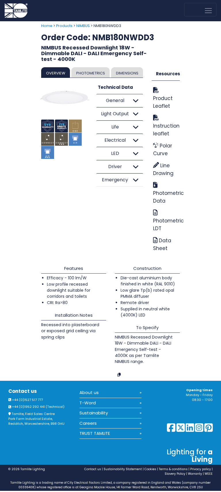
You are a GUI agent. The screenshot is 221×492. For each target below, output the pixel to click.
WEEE (209, 474)
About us (89, 392)
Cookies (150, 469)
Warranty (195, 474)
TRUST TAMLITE (94, 433)
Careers (88, 423)
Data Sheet (162, 244)
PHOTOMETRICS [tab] (90, 73)
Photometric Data (165, 197)
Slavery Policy (175, 474)
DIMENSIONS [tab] (127, 73)
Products (64, 25)
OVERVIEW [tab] (55, 73)
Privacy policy (200, 469)
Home (46, 25)
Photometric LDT (165, 224)
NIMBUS (83, 25)
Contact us (22, 391)
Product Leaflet (163, 102)
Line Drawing (163, 169)
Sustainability (93, 413)
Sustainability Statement (123, 469)
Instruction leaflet (165, 129)
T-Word (87, 403)
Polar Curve (162, 149)
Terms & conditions (173, 469)
